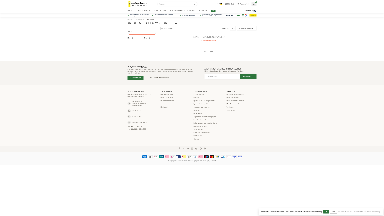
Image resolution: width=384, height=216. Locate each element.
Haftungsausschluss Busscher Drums (205, 123)
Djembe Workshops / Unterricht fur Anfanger (208, 104)
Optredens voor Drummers (202, 107)
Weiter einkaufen (208, 41)
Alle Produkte (230, 110)
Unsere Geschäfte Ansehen (158, 78)
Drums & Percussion (143, 10)
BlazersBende (198, 113)
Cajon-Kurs (197, 110)
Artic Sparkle (150, 19)
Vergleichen (230, 107)
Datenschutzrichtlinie (200, 126)
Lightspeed (198, 161)
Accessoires (191, 10)
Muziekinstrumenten (176, 10)
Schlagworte (140, 19)
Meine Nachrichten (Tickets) (235, 101)
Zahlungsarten (198, 129)
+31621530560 (136, 111)
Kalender (196, 97)
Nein (333, 211)
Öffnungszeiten (199, 94)
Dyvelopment (212, 161)
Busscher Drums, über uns (202, 120)
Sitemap (196, 139)
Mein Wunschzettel (232, 104)
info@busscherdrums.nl (139, 122)
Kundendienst (229, 15)
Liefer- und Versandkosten (202, 132)
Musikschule (203, 10)
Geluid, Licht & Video (160, 10)
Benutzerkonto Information (235, 94)
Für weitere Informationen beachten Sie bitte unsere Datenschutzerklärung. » (359, 211)
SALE (213, 10)
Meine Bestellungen (232, 97)
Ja (326, 211)
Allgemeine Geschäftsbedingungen (205, 117)
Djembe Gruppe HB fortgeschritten (204, 101)
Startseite (131, 10)
